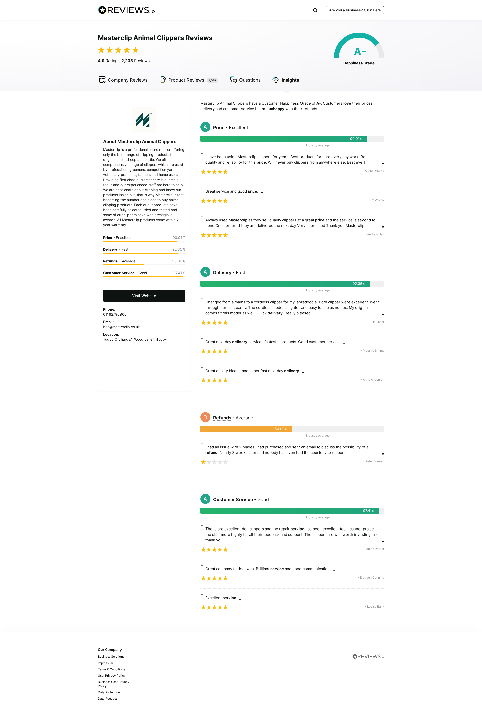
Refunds (222, 417)
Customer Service (233, 499)
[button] (315, 10)
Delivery (223, 272)
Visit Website (144, 295)
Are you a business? (355, 10)
